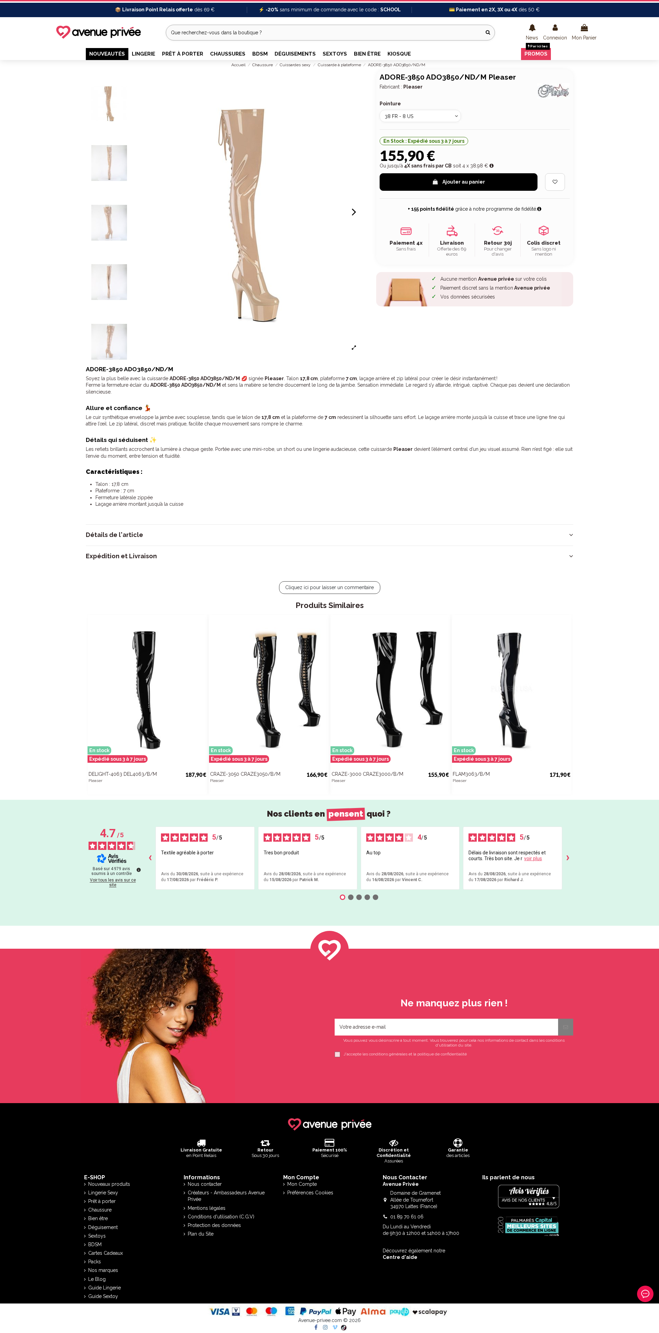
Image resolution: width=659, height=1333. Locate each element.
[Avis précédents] (150, 858)
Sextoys (97, 1236)
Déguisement (103, 1227)
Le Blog (97, 1279)
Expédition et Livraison (121, 556)
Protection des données (214, 1225)
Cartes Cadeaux (105, 1253)
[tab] (329, 535)
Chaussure (100, 1210)
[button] (532, 32)
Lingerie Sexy (103, 1192)
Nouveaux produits (109, 1184)
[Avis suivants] (568, 858)
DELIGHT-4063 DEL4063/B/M (123, 774)
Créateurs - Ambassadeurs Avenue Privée (226, 1196)
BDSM (95, 1244)
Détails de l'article (114, 534)
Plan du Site (200, 1234)
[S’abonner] (565, 1027)
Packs (94, 1261)
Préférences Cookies (310, 1192)
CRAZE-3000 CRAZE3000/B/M (367, 774)
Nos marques (103, 1270)
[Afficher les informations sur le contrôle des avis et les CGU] (138, 870)
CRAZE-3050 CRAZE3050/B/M (245, 774)
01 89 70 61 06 (407, 1216)
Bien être (98, 1218)
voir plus (533, 858)
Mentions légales (207, 1208)
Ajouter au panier (463, 182)
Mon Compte (302, 1184)
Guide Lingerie (104, 1287)
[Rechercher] (488, 32)
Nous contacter (205, 1184)
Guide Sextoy (103, 1296)
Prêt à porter (102, 1201)
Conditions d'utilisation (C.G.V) (221, 1216)
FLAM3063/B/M (471, 774)
